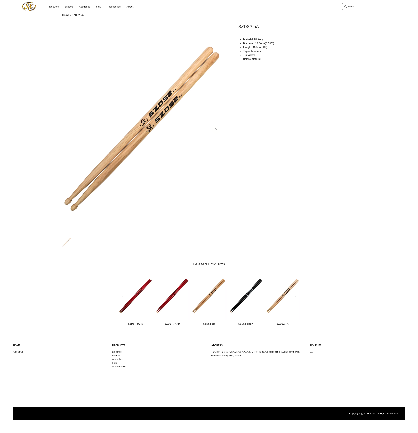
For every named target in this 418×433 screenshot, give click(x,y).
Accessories (119, 366)
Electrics (117, 351)
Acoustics (117, 359)
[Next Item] (216, 130)
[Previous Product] (122, 296)
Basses (116, 355)
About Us (18, 351)
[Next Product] (296, 296)
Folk (114, 362)
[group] (209, 299)
